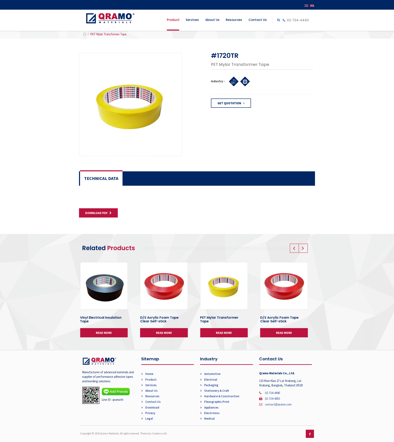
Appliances (211, 407)
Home (149, 374)
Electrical (210, 379)
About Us (212, 20)
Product (173, 20)
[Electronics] (244, 81)
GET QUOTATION (230, 103)
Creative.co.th (159, 433)
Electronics (212, 413)
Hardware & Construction (221, 396)
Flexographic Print (216, 402)
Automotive (212, 374)
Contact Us (258, 20)
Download (152, 407)
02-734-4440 (297, 20)
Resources (234, 20)
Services (192, 20)
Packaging (211, 385)
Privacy (150, 413)
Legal (149, 418)
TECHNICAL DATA (101, 178)
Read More (104, 333)
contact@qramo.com (278, 404)
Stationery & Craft (216, 391)
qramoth (117, 400)
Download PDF (96, 213)
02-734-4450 (272, 399)
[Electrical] (232, 81)
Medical (209, 418)
